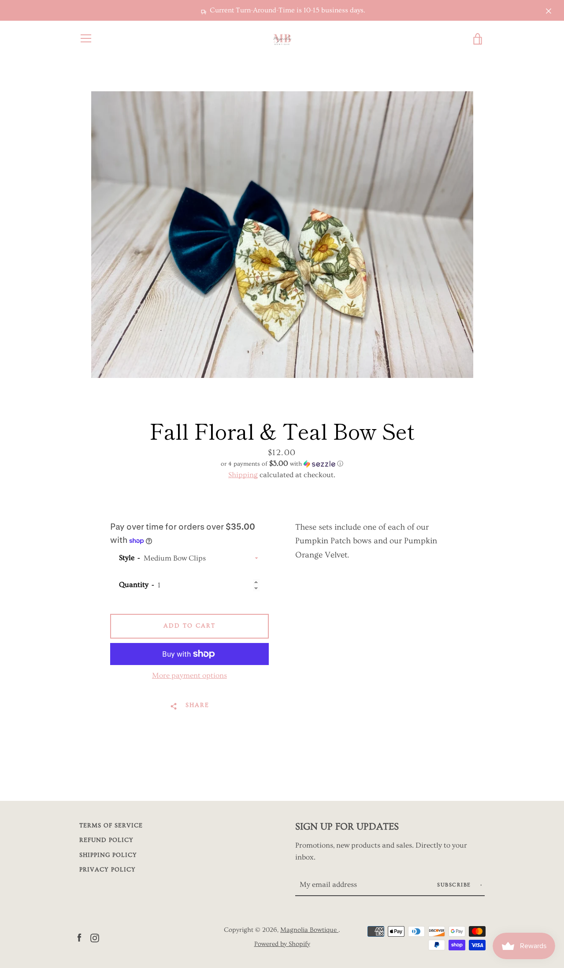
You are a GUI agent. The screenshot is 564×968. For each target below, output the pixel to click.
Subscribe (455, 885)
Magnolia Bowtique (309, 930)
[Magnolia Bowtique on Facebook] (79, 936)
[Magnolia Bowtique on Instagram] (94, 936)
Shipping (243, 475)
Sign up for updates (347, 826)
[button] (282, 464)
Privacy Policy (107, 869)
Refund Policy (106, 840)
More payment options (189, 675)
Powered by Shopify (282, 944)
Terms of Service (111, 825)
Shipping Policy (108, 855)
